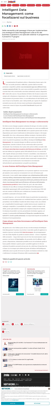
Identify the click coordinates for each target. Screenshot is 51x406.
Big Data (23, 5)
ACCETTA (12, 403)
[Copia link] (12, 26)
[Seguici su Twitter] (23, 375)
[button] (4, 2)
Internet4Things (45, 5)
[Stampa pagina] (17, 26)
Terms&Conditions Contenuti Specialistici (13, 380)
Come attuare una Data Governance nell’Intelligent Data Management (24, 117)
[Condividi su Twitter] (5, 26)
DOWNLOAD (20, 294)
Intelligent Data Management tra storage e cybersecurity (20, 114)
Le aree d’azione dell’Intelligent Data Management (18, 116)
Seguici (13, 375)
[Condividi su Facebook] (10, 26)
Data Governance (28, 232)
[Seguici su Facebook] (25, 375)
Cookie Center (28, 380)
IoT (4, 94)
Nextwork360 (7, 386)
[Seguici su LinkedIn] (20, 375)
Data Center (37, 5)
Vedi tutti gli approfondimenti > (41, 370)
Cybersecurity (29, 5)
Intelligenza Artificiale (14, 5)
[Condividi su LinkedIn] (7, 26)
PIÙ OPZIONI (37, 403)
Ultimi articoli (4, 5)
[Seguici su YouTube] (28, 375)
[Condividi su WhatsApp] (3, 26)
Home (3, 22)
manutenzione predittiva (10, 184)
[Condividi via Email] (15, 26)
